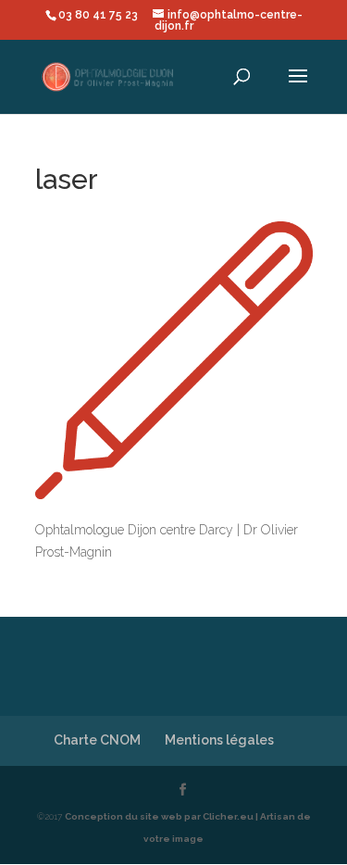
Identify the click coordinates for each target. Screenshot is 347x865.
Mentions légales (219, 740)
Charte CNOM (97, 740)
